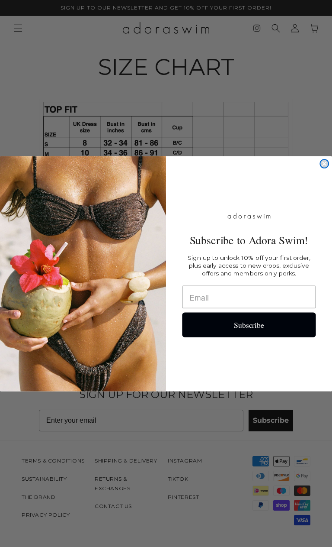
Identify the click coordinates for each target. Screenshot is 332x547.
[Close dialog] (324, 163)
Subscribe (249, 325)
